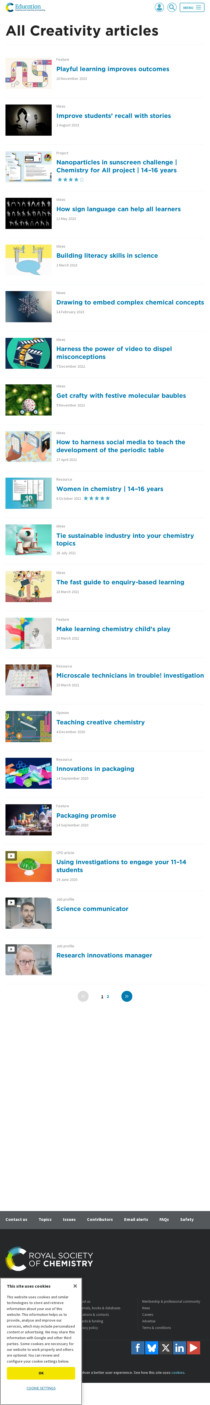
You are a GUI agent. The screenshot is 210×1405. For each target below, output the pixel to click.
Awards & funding (90, 1321)
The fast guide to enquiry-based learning (120, 582)
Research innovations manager (104, 955)
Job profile (65, 899)
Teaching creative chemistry (100, 722)
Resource (64, 479)
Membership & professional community (171, 1301)
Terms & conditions (156, 1327)
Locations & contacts (93, 1314)
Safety (187, 1219)
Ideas (60, 106)
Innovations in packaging (95, 769)
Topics (45, 1219)
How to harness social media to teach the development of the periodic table (120, 446)
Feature (62, 59)
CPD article (65, 853)
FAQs (164, 1219)
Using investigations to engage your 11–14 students (121, 866)
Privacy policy (87, 1327)
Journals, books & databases (98, 1308)
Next (126, 996)
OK (41, 1373)
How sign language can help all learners (118, 209)
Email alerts (136, 1219)
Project (62, 153)
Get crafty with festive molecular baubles (121, 395)
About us (83, 1301)
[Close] (75, 1286)
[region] (41, 1341)
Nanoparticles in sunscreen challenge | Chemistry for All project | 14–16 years (116, 166)
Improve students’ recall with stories (113, 116)
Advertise (148, 1321)
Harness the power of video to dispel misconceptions (114, 353)
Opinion (62, 713)
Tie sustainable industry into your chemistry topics (125, 539)
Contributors (100, 1219)
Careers (147, 1314)
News (61, 293)
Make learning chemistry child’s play (113, 629)
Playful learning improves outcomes (112, 69)
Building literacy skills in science (107, 255)
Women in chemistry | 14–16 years (109, 489)
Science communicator (92, 909)
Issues (69, 1219)
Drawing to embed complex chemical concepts (130, 302)
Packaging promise (86, 815)
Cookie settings (41, 1388)
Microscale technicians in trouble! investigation (130, 675)
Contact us (16, 1219)
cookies (178, 1372)
